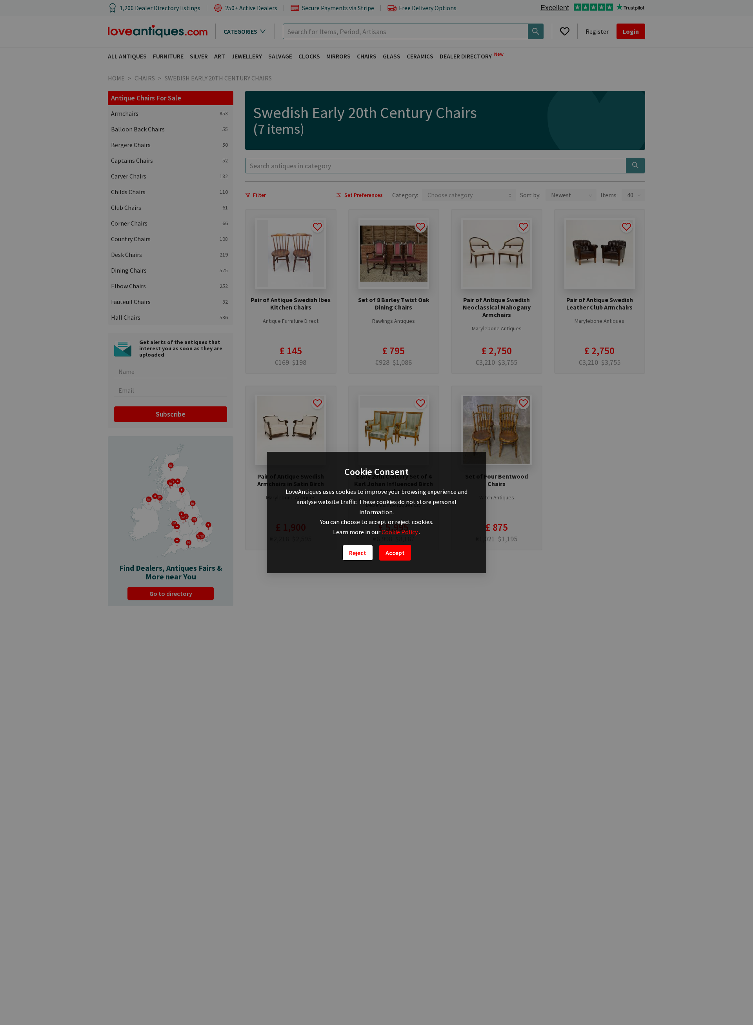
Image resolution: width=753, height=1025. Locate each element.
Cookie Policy (400, 532)
